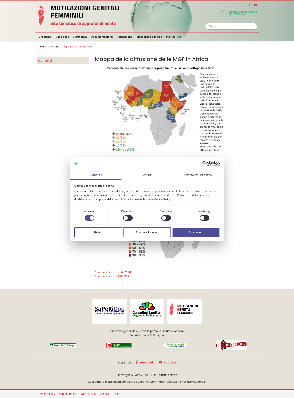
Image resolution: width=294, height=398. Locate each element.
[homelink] (119, 15)
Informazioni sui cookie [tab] (198, 174)
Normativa (80, 36)
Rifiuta (98, 232)
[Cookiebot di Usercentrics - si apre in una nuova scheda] (205, 163)
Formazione (124, 36)
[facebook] (248, 5)
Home (42, 46)
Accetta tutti (196, 232)
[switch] (128, 218)
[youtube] (254, 5)
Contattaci (88, 394)
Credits (104, 394)
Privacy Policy (46, 394)
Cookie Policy (68, 394)
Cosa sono (62, 36)
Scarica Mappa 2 (112, 276)
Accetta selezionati (147, 232)
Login (116, 394)
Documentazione (102, 36)
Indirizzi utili (173, 36)
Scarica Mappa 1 (113, 272)
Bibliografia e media (149, 36)
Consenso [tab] (96, 174)
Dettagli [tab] (147, 174)
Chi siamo (45, 36)
